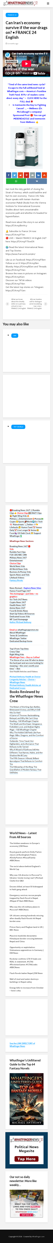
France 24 (12, 15)
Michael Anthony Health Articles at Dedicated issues (25, 686)
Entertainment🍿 (26, 518)
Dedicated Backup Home (21, 641)
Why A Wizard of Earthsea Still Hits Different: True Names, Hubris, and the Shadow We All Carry (26, 752)
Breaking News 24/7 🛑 (20, 546)
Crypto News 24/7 (18, 602)
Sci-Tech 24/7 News (18, 599)
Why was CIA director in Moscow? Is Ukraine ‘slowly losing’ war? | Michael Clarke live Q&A (26, 878)
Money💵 (38, 518)
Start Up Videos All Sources (22, 613)
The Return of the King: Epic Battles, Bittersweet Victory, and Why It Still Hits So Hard (25, 710)
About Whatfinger (18, 632)
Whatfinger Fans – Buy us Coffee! (25, 657)
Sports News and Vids (20, 574)
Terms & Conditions (19, 635)
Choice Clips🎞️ (24, 513)
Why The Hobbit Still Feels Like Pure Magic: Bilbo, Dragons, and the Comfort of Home (27, 735)
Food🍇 (13, 533)
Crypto (13, 521)
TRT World (18, 427)
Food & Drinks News (19, 611)
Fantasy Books (16, 580)
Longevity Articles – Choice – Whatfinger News (23, 681)
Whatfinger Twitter (18, 638)
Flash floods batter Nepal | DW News (26, 973)
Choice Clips (15, 563)
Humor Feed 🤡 (28, 527)
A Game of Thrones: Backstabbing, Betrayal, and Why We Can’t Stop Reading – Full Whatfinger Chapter (25, 718)
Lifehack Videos (17, 577)
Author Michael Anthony (20, 622)
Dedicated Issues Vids (20, 616)
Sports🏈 (22, 521)
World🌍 (31, 521)
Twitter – (30, 524)
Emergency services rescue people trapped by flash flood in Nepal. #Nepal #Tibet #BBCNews (25, 898)
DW (14, 335)
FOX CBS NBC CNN (18, 555)
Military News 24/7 (18, 557)
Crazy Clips (15, 651)
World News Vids (17, 566)
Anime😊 (35, 530)
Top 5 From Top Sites (19, 648)
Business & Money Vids (20, 572)
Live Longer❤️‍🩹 (23, 530)
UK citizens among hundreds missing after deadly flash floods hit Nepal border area (26, 918)
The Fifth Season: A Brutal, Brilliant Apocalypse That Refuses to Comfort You (26, 761)
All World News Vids (19, 569)
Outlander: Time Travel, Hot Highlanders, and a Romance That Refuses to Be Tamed (24, 744)
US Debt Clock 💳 (25, 533)
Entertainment (16, 560)
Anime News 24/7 (17, 608)
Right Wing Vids (17, 654)
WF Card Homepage (19, 619)
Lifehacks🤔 (15, 527)
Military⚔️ (14, 518)
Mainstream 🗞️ (20, 524)
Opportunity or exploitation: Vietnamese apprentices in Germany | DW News (26, 950)
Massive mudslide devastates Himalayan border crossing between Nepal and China (26, 938)
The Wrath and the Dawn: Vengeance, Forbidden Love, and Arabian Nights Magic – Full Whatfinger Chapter (26, 727)
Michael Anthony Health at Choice (25, 676)
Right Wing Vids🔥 (20, 516)
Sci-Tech (39, 521)
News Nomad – (25, 588)
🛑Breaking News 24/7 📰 (21, 510)
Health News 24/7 (18, 605)
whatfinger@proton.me (24, 629)
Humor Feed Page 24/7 (20, 591)
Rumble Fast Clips (18, 552)
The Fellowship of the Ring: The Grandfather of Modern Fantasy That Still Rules (25, 770)
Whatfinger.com (38, 1236)
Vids (12, 549)
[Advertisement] (27, 484)
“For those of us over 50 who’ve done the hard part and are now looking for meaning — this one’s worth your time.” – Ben (27, 664)
